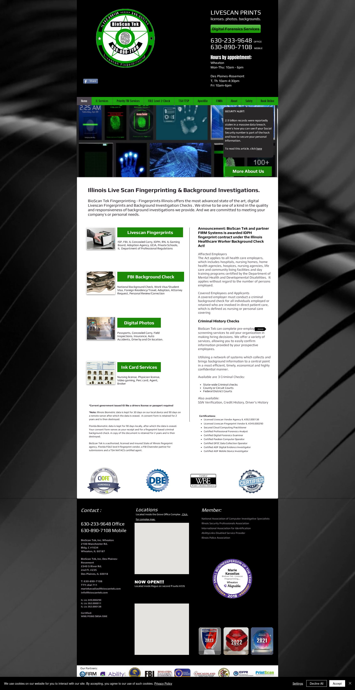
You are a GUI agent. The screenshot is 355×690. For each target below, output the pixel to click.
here (259, 148)
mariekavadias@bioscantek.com (101, 588)
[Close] (350, 683)
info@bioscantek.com (94, 592)
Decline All (316, 683)
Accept (337, 683)
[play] (272, 171)
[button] (177, 141)
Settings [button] (298, 683)
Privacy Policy (163, 683)
